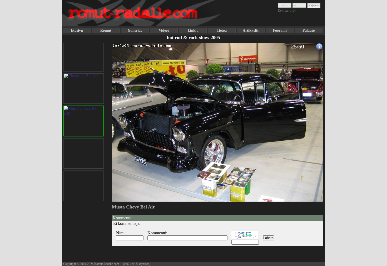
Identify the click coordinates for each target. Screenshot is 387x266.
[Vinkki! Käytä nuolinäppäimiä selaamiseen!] (122, 119)
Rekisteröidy (287, 10)
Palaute (308, 30)
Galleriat (135, 30)
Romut (105, 30)
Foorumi (280, 30)
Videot (164, 30)
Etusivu (77, 30)
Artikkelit (251, 30)
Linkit (193, 30)
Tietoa (222, 30)
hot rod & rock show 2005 (193, 37)
